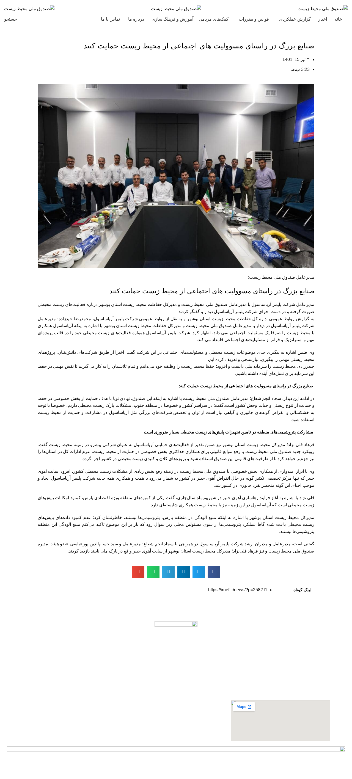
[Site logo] (323, 8)
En (31, 19)
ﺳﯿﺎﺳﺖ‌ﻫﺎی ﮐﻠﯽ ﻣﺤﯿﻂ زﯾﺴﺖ (194, 688)
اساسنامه (212, 659)
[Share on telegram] (168, 572)
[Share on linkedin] (183, 572)
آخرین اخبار (210, 678)
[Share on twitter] (199, 572)
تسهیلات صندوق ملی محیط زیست (190, 698)
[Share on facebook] (214, 572)
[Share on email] (138, 572)
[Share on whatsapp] (153, 572)
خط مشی (212, 668)
